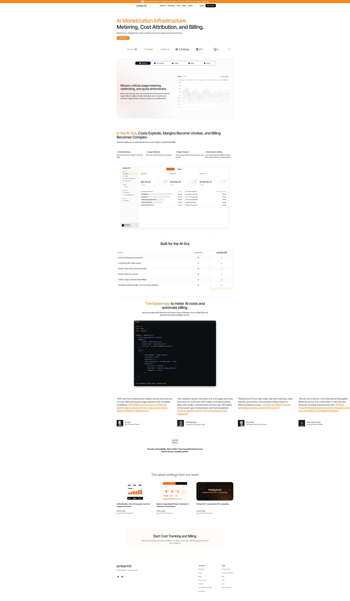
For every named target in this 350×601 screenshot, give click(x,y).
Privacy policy (226, 569)
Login (201, 5)
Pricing (190, 5)
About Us (201, 569)
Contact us (202, 591)
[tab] (143, 63)
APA (223, 577)
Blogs (184, 5)
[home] (141, 6)
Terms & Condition (227, 573)
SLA (223, 584)
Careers (201, 584)
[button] (162, 5)
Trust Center (203, 580)
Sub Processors (227, 587)
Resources (171, 5)
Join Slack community (205, 587)
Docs (178, 5)
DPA (223, 580)
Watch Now (206, 1)
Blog (200, 577)
